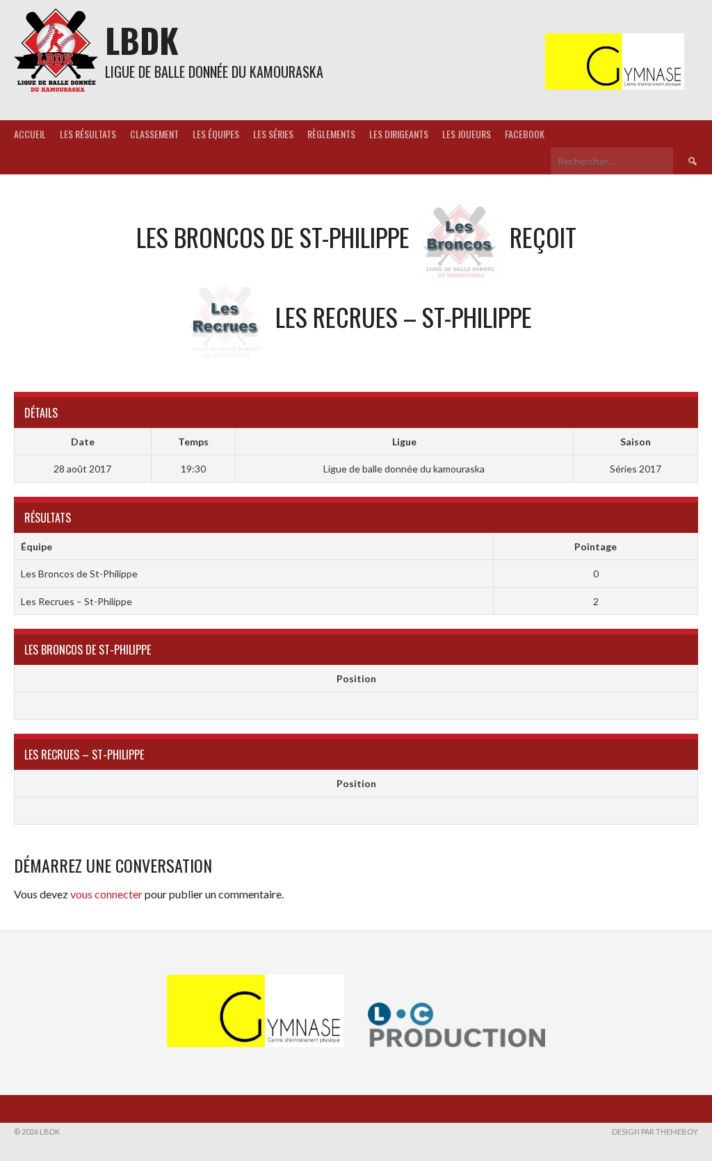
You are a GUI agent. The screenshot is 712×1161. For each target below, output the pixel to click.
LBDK (142, 40)
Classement (154, 133)
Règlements (331, 133)
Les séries (273, 133)
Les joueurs (466, 133)
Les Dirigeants (398, 133)
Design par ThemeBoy (655, 1131)
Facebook (524, 133)
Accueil (30, 133)
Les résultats (88, 133)
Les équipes (216, 133)
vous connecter (106, 893)
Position (356, 678)
